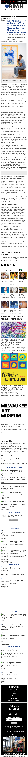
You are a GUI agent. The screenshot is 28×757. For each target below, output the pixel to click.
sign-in (17, 459)
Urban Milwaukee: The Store (14, 732)
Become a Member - (21, 1)
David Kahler (6, 215)
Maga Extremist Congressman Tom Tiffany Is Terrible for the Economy (17, 532)
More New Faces (5, 644)
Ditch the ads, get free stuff (14, 727)
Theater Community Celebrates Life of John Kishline (17, 485)
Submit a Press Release (14, 700)
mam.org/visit (7, 201)
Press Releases (14, 528)
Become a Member (14, 513)
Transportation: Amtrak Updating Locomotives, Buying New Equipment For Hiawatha (18, 580)
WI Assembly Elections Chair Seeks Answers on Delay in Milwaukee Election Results (17, 503)
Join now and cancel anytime (8, 456)
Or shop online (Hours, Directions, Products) (14, 754)
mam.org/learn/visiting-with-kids (16, 198)
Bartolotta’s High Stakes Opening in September (16, 470)
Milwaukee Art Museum (7, 41)
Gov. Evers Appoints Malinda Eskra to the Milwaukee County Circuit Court (17, 626)
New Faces (14, 612)
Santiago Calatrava (12, 214)
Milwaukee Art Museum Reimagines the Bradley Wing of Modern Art (13, 425)
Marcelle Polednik (5, 259)
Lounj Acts (9, 672)
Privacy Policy (14, 698)
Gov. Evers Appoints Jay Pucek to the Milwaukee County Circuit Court (18, 615)
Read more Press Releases (8, 562)
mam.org (3, 239)
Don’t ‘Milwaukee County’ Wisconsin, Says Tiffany (16, 493)
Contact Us (24, 463)
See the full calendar (6, 683)
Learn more (17, 453)
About (14, 691)
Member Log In (4, 3)
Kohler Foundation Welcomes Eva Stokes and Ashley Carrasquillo (17, 636)
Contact (14, 696)
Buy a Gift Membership (7, 524)
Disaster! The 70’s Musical (13, 677)
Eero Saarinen (21, 214)
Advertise (14, 693)
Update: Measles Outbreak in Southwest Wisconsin (17, 542)
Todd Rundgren (11, 649)
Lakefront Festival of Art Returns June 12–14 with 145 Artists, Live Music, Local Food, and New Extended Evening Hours (13, 388)
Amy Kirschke (14, 167)
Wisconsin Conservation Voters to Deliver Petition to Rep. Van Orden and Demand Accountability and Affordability (18, 552)
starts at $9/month (8, 453)
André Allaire (18, 114)
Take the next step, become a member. (14, 726)
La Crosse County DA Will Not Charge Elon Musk (17, 478)
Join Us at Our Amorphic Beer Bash (8, 1)
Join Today (14, 520)
